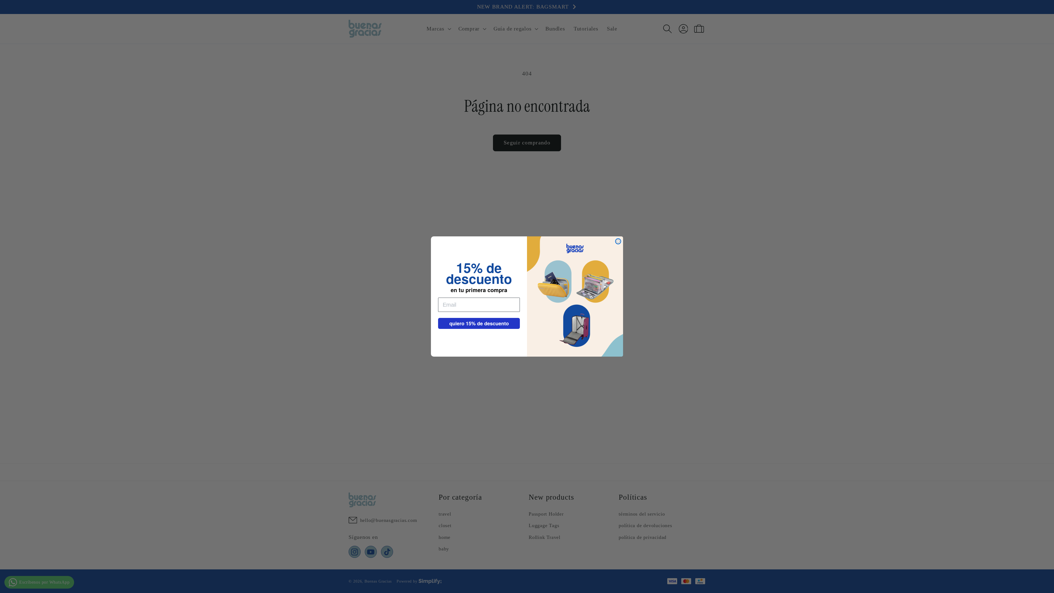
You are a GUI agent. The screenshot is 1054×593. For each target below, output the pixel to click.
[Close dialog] (618, 241)
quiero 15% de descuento (479, 323)
